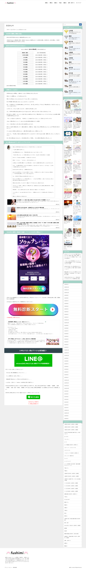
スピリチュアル (67, 450)
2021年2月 (66, 404)
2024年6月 (66, 333)
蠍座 (70, 36)
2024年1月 (66, 347)
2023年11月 (66, 352)
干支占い (66, 496)
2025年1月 (66, 317)
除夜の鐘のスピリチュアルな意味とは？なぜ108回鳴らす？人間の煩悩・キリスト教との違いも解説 (72, 273)
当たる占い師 (66, 499)
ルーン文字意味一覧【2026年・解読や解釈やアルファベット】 (72, 465)
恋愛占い (46, 2)
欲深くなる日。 (72, 59)
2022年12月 (66, 380)
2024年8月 (66, 328)
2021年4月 (66, 399)
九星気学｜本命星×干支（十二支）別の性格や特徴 (72, 480)
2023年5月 (66, 369)
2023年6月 (66, 366)
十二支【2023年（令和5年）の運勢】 (71, 485)
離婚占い (65, 2)
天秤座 (71, 58)
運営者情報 (15, 567)
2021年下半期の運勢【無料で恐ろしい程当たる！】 (72, 433)
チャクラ (66, 458)
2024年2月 (66, 344)
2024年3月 (66, 341)
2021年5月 (66, 396)
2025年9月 (66, 295)
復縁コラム (66, 502)
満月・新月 (66, 522)
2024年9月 (66, 325)
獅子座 (71, 41)
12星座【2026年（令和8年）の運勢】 (71, 429)
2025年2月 (66, 314)
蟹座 (70, 62)
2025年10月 (66, 292)
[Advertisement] (43, 13)
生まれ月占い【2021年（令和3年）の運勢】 (72, 525)
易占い (65, 513)
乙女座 (71, 47)
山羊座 (71, 30)
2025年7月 (66, 300)
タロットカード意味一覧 (68, 455)
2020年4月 (66, 418)
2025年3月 (66, 311)
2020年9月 (66, 415)
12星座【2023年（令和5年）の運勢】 (71, 424)
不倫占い (60, 2)
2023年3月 (66, 374)
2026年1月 (66, 284)
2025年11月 (66, 289)
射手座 (71, 67)
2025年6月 (66, 303)
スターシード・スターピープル (70, 447)
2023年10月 (66, 355)
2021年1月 (66, 407)
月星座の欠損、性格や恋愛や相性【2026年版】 (72, 519)
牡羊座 (71, 80)
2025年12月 (66, 287)
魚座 (70, 85)
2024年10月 (66, 322)
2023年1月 (66, 377)
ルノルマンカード (67, 461)
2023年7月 (66, 363)
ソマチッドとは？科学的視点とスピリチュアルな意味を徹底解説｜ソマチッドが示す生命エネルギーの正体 (72, 262)
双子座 (71, 91)
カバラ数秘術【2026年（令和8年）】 (71, 444)
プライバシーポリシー (8, 567)
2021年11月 (66, 385)
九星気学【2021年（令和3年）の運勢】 (71, 473)
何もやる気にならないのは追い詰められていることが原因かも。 (74, 76)
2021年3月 (66, 402)
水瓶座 (71, 52)
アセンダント (66, 439)
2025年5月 (66, 306)
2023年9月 (66, 358)
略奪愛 (65, 528)
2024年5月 (66, 336)
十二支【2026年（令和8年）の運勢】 (71, 491)
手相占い (66, 510)
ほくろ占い (66, 436)
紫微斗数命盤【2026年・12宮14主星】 (71, 533)
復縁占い (56, 2)
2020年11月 (66, 410)
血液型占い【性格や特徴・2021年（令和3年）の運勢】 (72, 537)
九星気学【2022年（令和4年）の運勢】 (71, 476)
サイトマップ (78, 2)
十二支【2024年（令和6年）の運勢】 (71, 488)
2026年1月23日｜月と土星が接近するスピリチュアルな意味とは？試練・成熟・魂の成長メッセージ (72, 267)
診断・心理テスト (71, 2)
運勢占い (51, 2)
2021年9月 (66, 391)
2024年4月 (66, 339)
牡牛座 (71, 73)
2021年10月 (66, 388)
